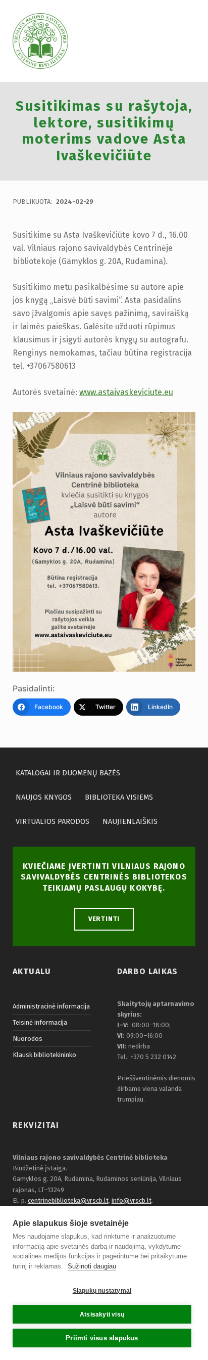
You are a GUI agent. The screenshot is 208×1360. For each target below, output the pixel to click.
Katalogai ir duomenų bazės (68, 772)
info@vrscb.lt (131, 1200)
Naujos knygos (44, 797)
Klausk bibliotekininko (44, 1055)
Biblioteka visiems (119, 797)
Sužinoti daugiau (92, 1266)
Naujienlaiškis (130, 821)
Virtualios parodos (52, 821)
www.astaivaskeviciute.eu (126, 392)
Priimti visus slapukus (102, 1338)
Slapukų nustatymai (102, 1290)
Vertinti (104, 919)
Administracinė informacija (51, 1006)
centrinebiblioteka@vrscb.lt (68, 1200)
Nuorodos (27, 1038)
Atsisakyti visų (102, 1314)
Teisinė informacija (40, 1022)
